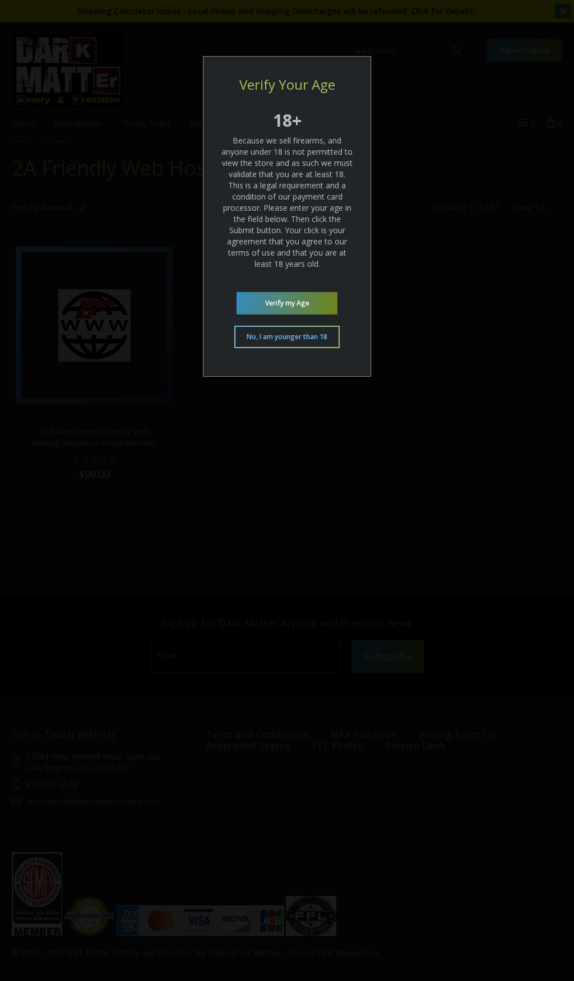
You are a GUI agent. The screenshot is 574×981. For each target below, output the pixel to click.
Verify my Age (287, 303)
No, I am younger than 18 (287, 336)
